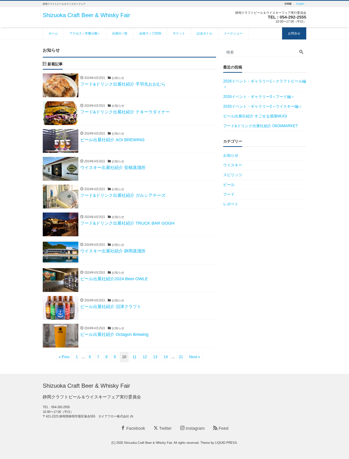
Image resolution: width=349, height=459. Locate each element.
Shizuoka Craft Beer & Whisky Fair (86, 15)
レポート (230, 204)
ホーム (53, 33)
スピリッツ (232, 175)
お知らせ (230, 155)
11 (134, 357)
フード (229, 194)
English (300, 4)
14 (166, 357)
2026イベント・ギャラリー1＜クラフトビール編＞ (264, 84)
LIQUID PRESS (226, 443)
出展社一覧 (119, 33)
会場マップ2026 (150, 33)
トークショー (233, 33)
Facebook (135, 428)
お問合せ (294, 33)
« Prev (64, 357)
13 (155, 357)
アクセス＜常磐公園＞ (85, 33)
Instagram (194, 428)
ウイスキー (232, 165)
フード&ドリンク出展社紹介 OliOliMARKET (260, 126)
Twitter (165, 428)
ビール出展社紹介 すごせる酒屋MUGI (255, 116)
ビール (229, 185)
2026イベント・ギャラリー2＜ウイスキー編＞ (262, 106)
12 (145, 357)
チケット (179, 33)
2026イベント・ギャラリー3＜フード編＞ (259, 97)
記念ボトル (204, 33)
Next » (194, 357)
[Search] (301, 52)
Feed (222, 428)
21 (181, 357)
